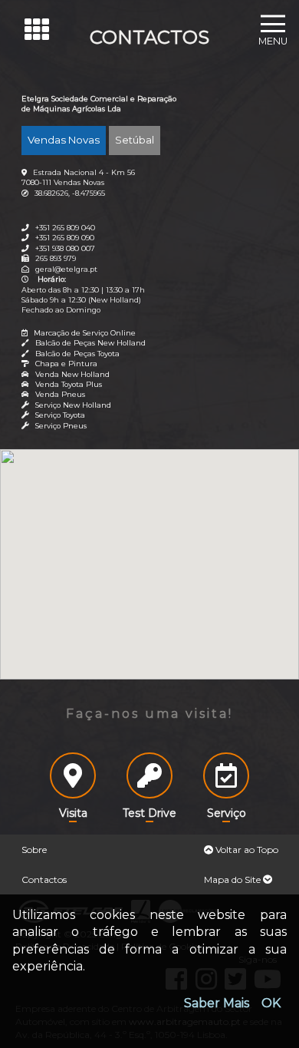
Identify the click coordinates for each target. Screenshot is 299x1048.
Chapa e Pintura (66, 363)
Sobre (34, 849)
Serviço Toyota (60, 415)
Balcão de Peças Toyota (77, 353)
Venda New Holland (72, 374)
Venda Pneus (60, 394)
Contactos (44, 879)
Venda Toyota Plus (68, 384)
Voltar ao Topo (245, 849)
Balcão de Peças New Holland (90, 343)
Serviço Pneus (61, 426)
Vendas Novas (64, 140)
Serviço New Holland (73, 405)
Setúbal (134, 140)
